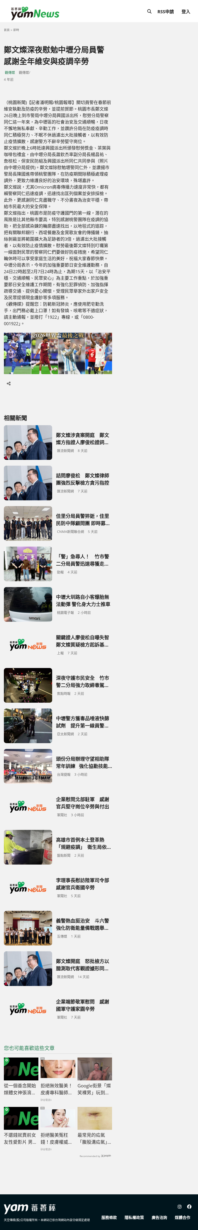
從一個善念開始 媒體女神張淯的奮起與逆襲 (20, 1089)
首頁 (7, 30)
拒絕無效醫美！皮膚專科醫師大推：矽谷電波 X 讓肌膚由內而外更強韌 (57, 1089)
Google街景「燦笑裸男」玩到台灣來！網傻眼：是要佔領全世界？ (94, 1089)
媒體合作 (182, 1217)
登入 (186, 11)
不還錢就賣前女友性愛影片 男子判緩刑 (20, 1138)
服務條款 (109, 1217)
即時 (16, 30)
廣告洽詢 (159, 1217)
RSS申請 (165, 11)
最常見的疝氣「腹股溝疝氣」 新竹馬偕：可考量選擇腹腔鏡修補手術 (95, 1138)
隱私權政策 (134, 1217)
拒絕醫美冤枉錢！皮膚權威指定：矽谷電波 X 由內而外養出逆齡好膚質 (57, 1138)
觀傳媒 (10, 72)
